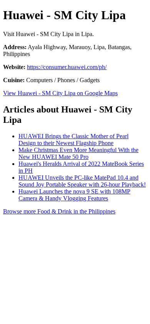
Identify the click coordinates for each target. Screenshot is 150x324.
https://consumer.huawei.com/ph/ (67, 67)
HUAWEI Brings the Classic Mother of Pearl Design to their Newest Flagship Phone (73, 139)
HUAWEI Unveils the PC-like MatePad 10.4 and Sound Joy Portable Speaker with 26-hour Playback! (82, 181)
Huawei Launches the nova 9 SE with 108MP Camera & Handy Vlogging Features (74, 195)
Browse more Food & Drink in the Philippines (59, 211)
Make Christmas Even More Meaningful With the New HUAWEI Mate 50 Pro (78, 153)
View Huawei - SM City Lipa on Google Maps (60, 93)
